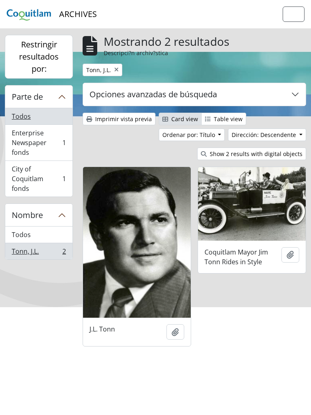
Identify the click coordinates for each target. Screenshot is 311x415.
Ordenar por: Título (189, 135)
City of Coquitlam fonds (38, 179)
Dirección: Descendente (265, 135)
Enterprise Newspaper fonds (38, 142)
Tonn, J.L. (38, 253)
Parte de (27, 96)
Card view (184, 119)
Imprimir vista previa (123, 119)
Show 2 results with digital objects (255, 154)
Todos (21, 116)
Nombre (27, 215)
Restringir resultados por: (39, 56)
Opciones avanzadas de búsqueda (153, 94)
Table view (227, 119)
